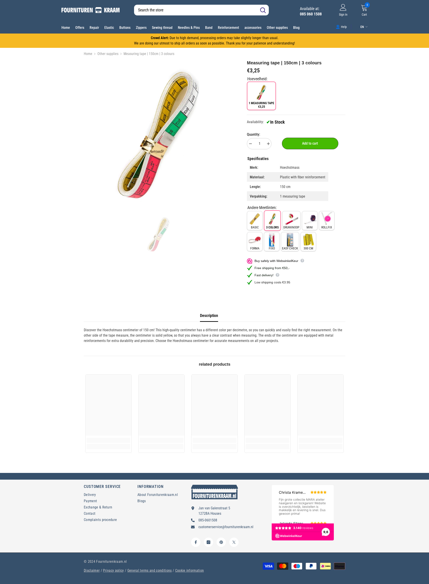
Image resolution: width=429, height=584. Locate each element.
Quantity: (253, 134)
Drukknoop (291, 227)
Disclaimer (92, 570)
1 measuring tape (261, 104)
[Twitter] (234, 542)
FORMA (254, 248)
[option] (159, 134)
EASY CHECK (290, 248)
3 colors (272, 227)
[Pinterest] (221, 542)
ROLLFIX (326, 227)
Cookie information (189, 570)
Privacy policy (113, 570)
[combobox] (195, 10)
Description (209, 315)
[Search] (201, 10)
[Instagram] (208, 542)
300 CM (308, 248)
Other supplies (107, 54)
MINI (310, 227)
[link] (341, 26)
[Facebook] (195, 542)
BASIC (255, 227)
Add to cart (310, 143)
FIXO (272, 248)
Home (88, 54)
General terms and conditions (149, 570)
